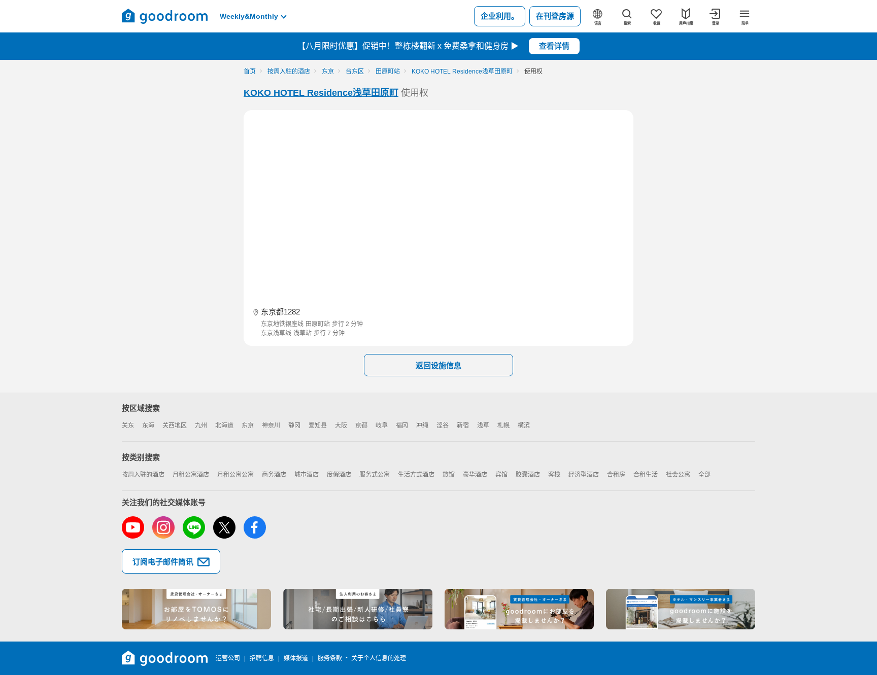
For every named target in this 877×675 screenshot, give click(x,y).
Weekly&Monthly (249, 16)
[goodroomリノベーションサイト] (196, 609)
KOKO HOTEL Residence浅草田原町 (321, 93)
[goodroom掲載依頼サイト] (519, 609)
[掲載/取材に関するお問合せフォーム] (680, 609)
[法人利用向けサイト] (357, 609)
